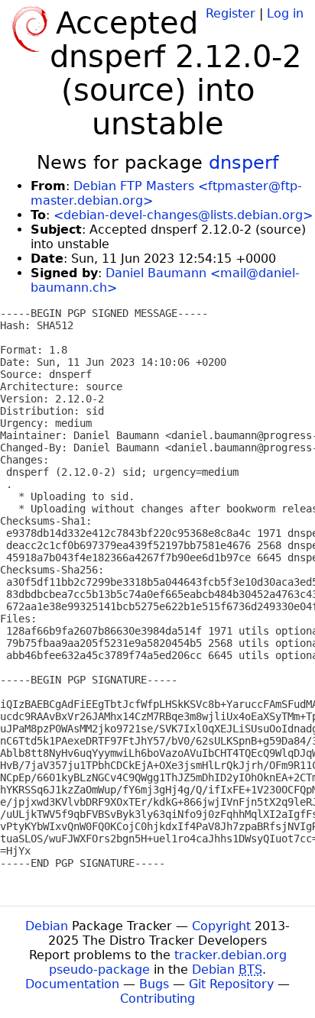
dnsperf (243, 162)
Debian (46, 926)
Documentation (72, 984)
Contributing (157, 998)
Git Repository (231, 984)
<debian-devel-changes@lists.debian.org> (183, 215)
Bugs (154, 984)
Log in (285, 13)
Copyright (221, 926)
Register (230, 13)
